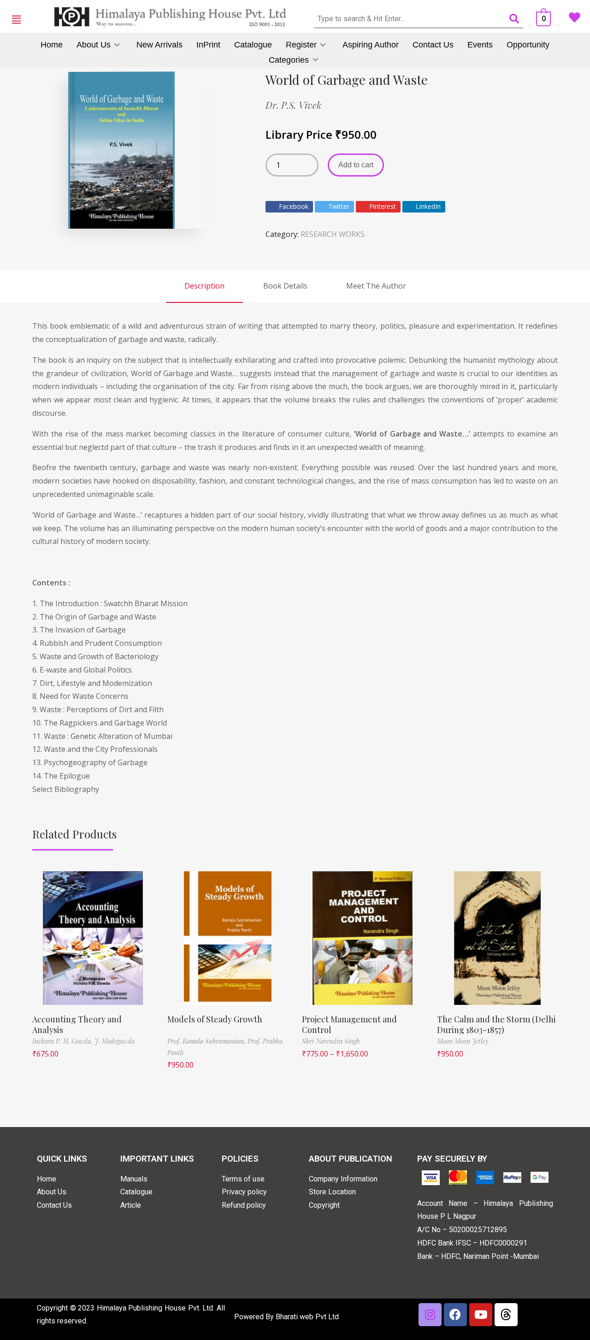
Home (52, 44)
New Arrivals (159, 44)
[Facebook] (455, 1314)
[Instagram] (430, 1314)
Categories (289, 60)
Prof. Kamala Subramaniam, (207, 1041)
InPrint (208, 44)
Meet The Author (376, 286)
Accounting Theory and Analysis (77, 1024)
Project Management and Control (349, 1024)
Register (301, 44)
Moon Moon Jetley (463, 1041)
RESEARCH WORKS (333, 234)
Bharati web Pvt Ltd (307, 1316)
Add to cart (355, 165)
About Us (94, 44)
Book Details (285, 286)
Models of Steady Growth (214, 1019)
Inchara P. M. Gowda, (63, 1041)
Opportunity (528, 44)
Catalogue (253, 44)
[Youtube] (480, 1314)
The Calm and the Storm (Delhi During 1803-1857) (496, 1024)
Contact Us (433, 44)
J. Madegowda (114, 1041)
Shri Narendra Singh (331, 1041)
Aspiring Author (370, 44)
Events (480, 44)
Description (204, 286)
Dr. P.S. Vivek (293, 105)
